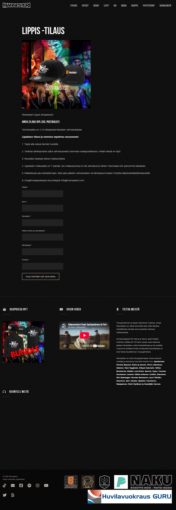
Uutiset (85, 5)
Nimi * (24, 202)
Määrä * (25, 187)
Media (124, 5)
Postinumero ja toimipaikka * (34, 231)
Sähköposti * (27, 245)
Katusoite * (26, 216)
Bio (115, 5)
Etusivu (73, 5)
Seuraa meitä (165, 5)
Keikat (96, 5)
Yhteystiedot (149, 5)
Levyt (106, 5)
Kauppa (134, 5)
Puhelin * (25, 260)
